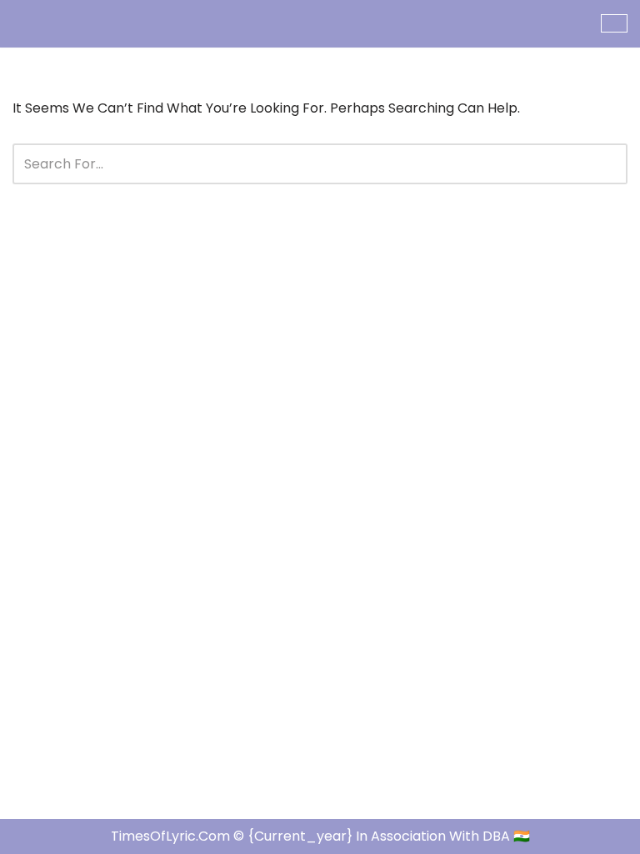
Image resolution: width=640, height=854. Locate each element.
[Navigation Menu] (614, 23)
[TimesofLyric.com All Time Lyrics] (62, 24)
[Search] (609, 163)
